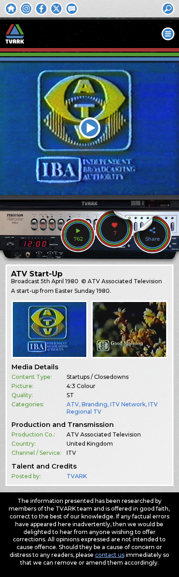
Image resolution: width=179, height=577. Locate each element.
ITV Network (127, 404)
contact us (109, 554)
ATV (73, 404)
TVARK (77, 476)
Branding (94, 404)
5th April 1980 (59, 281)
